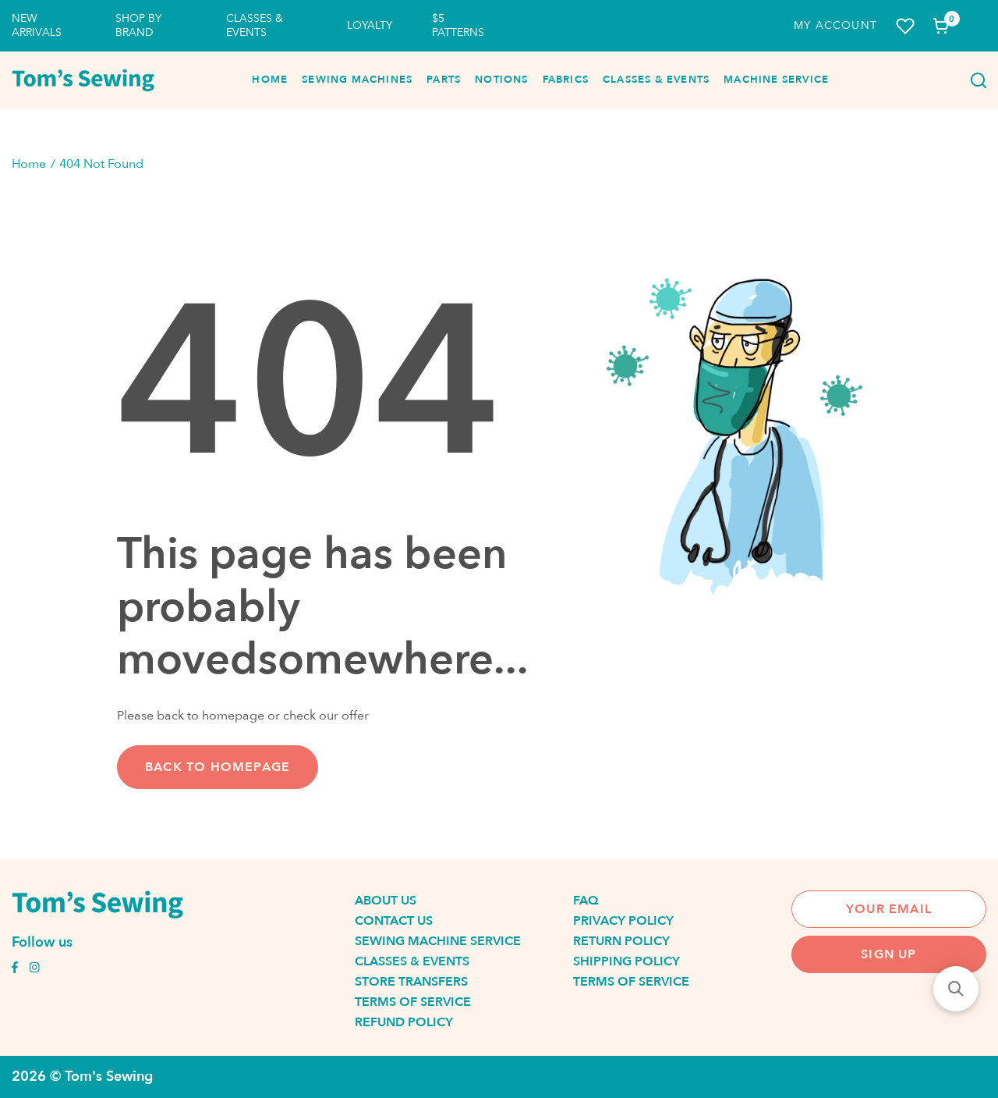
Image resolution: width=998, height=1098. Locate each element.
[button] (956, 988)
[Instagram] (34, 969)
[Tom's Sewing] (83, 80)
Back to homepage (217, 767)
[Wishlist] (905, 26)
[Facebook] (15, 969)
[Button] (973, 80)
